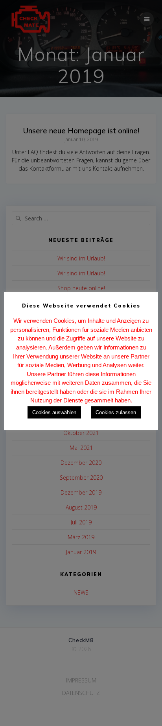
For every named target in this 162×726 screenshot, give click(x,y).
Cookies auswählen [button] (54, 412)
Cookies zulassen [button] (116, 412)
